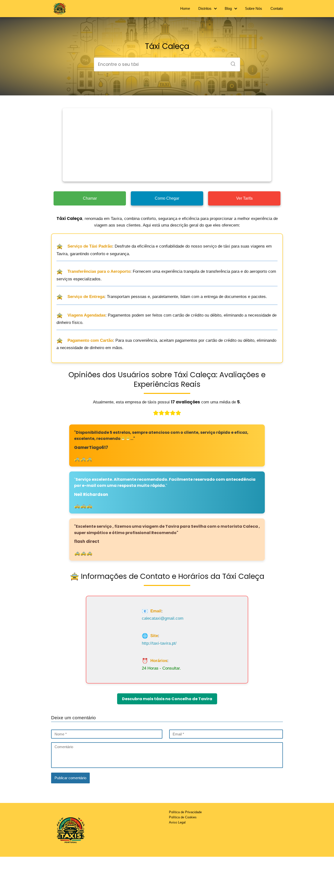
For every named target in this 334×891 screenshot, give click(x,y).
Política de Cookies (183, 817)
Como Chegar (167, 198)
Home (185, 8)
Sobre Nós (253, 8)
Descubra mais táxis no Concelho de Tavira (167, 699)
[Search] (231, 62)
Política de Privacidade (185, 812)
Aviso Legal (177, 822)
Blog (228, 8)
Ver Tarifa (244, 198)
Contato (276, 8)
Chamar (90, 198)
